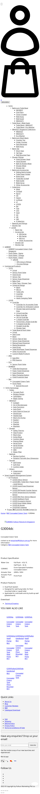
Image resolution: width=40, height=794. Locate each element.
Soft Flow (16, 465)
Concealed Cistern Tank (21, 381)
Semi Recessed (21, 144)
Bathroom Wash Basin (20, 138)
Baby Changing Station (20, 375)
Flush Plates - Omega (16, 255)
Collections (16, 187)
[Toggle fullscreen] (3, 790)
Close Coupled (21, 114)
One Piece (19, 112)
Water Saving (18, 398)
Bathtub (12, 454)
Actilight (16, 403)
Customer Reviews (22, 510)
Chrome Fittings (22, 264)
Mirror (18, 290)
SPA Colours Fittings (24, 262)
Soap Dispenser (18, 373)
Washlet (16, 424)
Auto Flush (17, 409)
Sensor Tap (16, 277)
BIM (6, 708)
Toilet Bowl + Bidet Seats (21, 123)
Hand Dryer (16, 275)
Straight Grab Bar (22, 326)
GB (17, 217)
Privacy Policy (10, 726)
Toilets (11, 390)
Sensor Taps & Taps (19, 339)
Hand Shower (21, 161)
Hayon (18, 198)
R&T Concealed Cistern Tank (17, 513)
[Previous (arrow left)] (1, 792)
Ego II (18, 193)
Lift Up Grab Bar (22, 317)
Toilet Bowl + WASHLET (24, 125)
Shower (12, 428)
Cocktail (19, 191)
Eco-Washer (20, 136)
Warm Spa (17, 435)
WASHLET (19, 132)
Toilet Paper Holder (23, 174)
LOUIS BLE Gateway (19, 507)
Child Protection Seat (20, 377)
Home (3, 513)
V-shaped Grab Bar (23, 324)
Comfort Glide (18, 467)
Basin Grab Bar (21, 315)
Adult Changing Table (24, 298)
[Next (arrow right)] (3, 792)
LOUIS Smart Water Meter (22, 503)
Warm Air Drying (19, 418)
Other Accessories (23, 185)
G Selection (20, 221)
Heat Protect (18, 433)
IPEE (10, 356)
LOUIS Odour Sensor (20, 480)
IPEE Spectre (17, 360)
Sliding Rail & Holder (23, 172)
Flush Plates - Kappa (16, 258)
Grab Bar (19, 294)
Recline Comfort (19, 456)
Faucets (12, 460)
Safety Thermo (18, 431)
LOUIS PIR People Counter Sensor (24, 490)
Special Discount (22, 386)
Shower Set (20, 168)
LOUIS (13, 228)
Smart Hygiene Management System (18, 475)
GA (17, 215)
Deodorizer (17, 413)
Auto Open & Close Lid (21, 411)
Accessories (19, 232)
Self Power (17, 463)
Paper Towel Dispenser (20, 371)
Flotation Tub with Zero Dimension (26, 458)
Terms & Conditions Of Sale (15, 728)
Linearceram (17, 471)
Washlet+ (16, 426)
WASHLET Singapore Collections (24, 129)
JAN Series (23, 234)
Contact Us (33, 510)
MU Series (23, 236)
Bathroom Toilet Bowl (20, 108)
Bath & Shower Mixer (24, 164)
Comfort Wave (18, 439)
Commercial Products (13, 266)
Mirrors (22, 238)
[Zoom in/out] (1, 790)
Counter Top (20, 140)
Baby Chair (16, 281)
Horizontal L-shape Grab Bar (26, 322)
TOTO (10, 106)
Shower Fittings (18, 157)
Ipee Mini (15, 358)
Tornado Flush (18, 392)
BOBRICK (12, 366)
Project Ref (11, 510)
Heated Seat (17, 416)
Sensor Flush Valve (19, 272)
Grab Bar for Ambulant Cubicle (27, 307)
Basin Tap (15, 149)
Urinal (14, 270)
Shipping (8, 721)
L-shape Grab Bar (22, 319)
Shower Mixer (21, 166)
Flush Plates (16, 384)
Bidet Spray (20, 183)
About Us (8, 702)
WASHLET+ (20, 121)
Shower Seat (21, 328)
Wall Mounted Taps (23, 155)
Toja (17, 208)
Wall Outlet (20, 181)
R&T (10, 379)
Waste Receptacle (18, 345)
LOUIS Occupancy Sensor (21, 501)
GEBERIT (8, 247)
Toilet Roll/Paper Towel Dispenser (24, 349)
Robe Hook (20, 176)
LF (17, 202)
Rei (17, 206)
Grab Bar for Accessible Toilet (27, 305)
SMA (15, 450)
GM (17, 219)
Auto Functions (18, 407)
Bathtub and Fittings (19, 223)
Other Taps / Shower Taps (21, 283)
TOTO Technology (12, 388)
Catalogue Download (12, 710)
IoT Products (13, 477)
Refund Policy (10, 723)
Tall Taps (19, 153)
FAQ (6, 719)
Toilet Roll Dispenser (19, 369)
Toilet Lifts (20, 292)
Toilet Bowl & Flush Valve (21, 330)
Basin (18, 287)
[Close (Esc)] (7, 790)
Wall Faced (20, 119)
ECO (10, 362)
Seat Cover (16, 334)
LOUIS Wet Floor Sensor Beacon (24, 497)
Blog (6, 704)
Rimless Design (18, 394)
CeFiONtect (17, 396)
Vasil (18, 213)
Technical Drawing (12, 603)
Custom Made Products (21, 354)
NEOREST (19, 110)
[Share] (5, 790)
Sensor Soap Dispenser (21, 279)
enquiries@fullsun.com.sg (20, 540)
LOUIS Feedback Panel (20, 499)
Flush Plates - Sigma (16, 253)
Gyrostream (17, 448)
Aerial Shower (18, 445)
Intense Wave (18, 441)
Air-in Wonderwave (20, 405)
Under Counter (21, 142)
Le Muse (19, 200)
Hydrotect (17, 473)
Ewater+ (16, 420)
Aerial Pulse (17, 443)
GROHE (15, 260)
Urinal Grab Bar (22, 313)
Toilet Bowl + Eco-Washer (25, 127)
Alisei (18, 189)
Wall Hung (20, 117)
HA (17, 196)
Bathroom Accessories (20, 170)
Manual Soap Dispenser (21, 343)
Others (11, 469)
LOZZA (18, 204)
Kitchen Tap (16, 226)
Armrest (19, 296)
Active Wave (17, 437)
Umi (17, 211)
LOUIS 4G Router (18, 505)
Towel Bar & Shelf (22, 179)
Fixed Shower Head (23, 159)
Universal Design (18, 285)
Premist (16, 422)
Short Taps (20, 151)
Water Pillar (17, 452)
